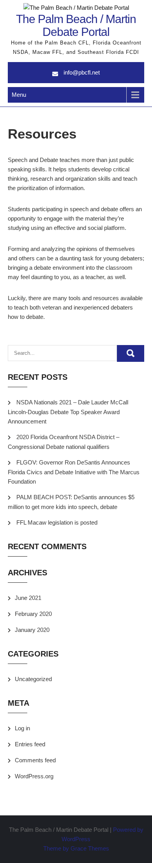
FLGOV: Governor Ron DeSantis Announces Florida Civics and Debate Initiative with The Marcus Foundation (74, 472)
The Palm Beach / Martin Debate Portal (76, 25)
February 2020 (33, 613)
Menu (19, 94)
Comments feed (35, 760)
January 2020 (32, 629)
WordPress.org (34, 776)
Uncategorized (33, 679)
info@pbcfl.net (82, 72)
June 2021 (28, 597)
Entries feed (30, 744)
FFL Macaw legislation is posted (56, 522)
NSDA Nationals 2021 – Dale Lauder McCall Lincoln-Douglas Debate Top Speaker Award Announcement (68, 412)
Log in (22, 728)
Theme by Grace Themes (76, 848)
